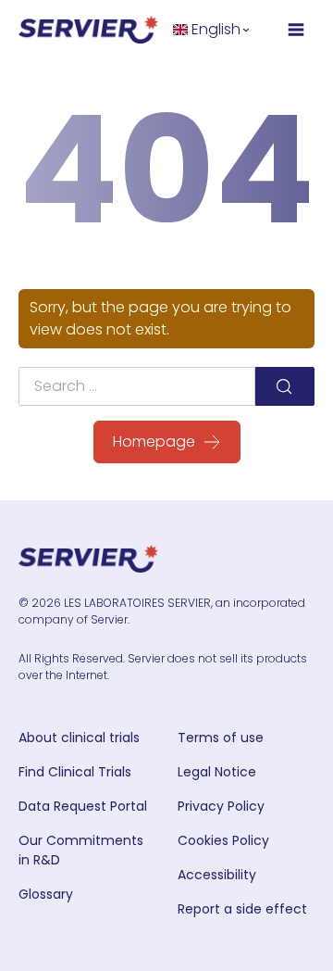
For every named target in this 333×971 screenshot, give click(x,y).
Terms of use (221, 737)
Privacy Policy (221, 806)
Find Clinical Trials (74, 772)
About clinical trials (79, 737)
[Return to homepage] (88, 30)
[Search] (284, 386)
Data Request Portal (82, 806)
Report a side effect (242, 909)
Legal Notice (217, 772)
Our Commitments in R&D (80, 850)
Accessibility (217, 874)
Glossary (45, 894)
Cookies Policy (223, 840)
